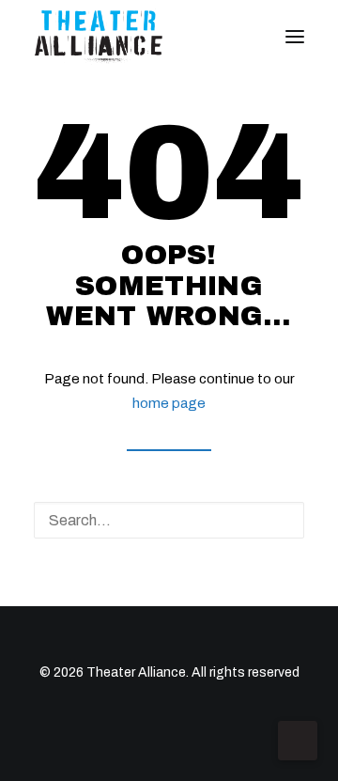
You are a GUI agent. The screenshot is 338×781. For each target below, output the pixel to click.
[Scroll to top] (297, 739)
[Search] (169, 520)
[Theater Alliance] (98, 36)
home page (169, 403)
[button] (295, 36)
